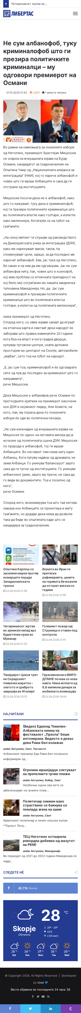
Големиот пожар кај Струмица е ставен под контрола (59, 630)
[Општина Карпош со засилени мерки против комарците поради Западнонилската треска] (21, 555)
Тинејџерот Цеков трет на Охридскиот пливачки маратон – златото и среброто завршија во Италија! (20, 683)
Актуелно (17, 748)
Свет (28, 748)
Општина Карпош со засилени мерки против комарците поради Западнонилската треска (20, 577)
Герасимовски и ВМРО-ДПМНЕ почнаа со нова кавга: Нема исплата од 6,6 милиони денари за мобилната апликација (60, 683)
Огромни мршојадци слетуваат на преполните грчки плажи (49, 772)
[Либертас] (18, 13)
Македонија (52, 851)
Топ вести (39, 748)
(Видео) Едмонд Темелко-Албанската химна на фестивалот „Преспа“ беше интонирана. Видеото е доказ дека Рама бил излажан (48, 735)
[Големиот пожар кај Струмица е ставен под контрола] (60, 612)
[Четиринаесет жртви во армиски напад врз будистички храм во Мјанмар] (21, 612)
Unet (40, 982)
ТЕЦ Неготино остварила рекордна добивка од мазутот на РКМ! (49, 841)
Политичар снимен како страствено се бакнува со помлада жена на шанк (45, 805)
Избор (49, 780)
